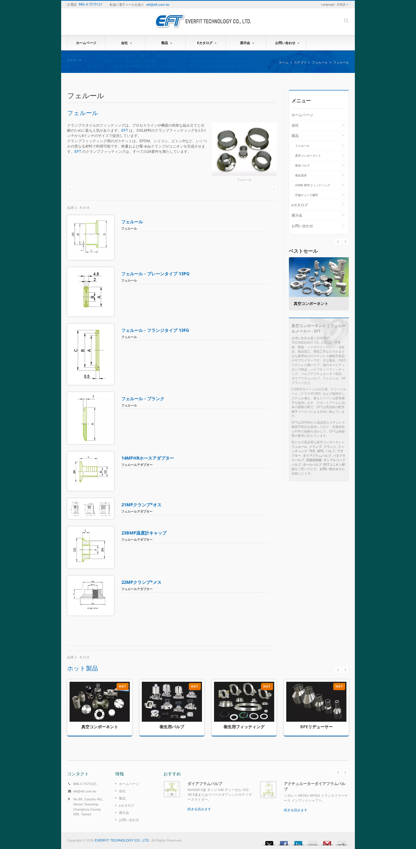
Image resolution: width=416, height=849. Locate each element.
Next (338, 241)
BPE (320, 451)
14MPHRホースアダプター (147, 458)
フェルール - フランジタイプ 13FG (155, 330)
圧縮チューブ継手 (306, 195)
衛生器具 (301, 175)
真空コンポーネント (308, 155)
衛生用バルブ (168, 710)
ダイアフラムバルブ (317, 455)
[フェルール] (244, 149)
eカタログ (205, 42)
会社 (125, 42)
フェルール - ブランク (142, 398)
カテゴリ (300, 62)
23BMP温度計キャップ (144, 533)
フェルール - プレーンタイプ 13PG (155, 274)
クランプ (315, 447)
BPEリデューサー (313, 707)
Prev (345, 241)
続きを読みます (96, 726)
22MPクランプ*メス (141, 582)
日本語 (341, 4)
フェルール (320, 62)
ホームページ (86, 42)
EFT (124, 130)
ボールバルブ (312, 464)
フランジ (330, 447)
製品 (165, 42)
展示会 (245, 42)
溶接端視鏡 (314, 460)
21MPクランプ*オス (141, 505)
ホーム (283, 62)
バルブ (330, 451)
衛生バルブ (302, 165)
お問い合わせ (285, 42)
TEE (312, 451)
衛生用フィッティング (240, 709)
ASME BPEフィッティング (312, 185)
